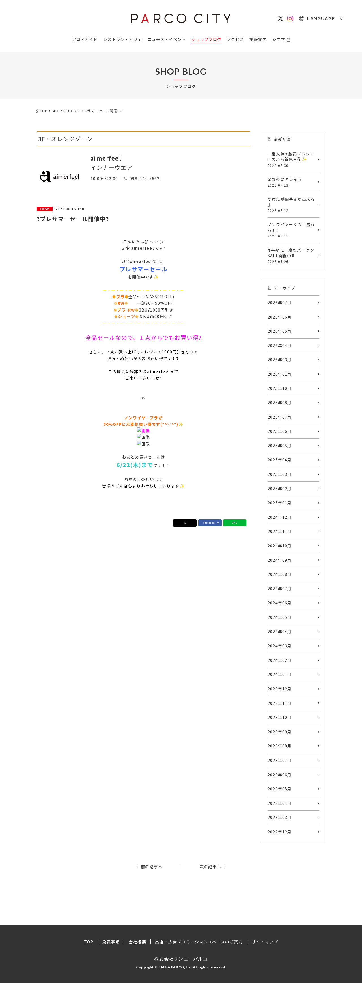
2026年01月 (280, 374)
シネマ (278, 39)
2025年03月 (280, 474)
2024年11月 (280, 531)
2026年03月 (280, 359)
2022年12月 (280, 832)
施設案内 (258, 39)
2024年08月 (280, 574)
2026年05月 (280, 331)
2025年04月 (280, 460)
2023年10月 (280, 717)
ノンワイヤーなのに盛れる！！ (291, 230)
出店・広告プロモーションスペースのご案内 (199, 942)
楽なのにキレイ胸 (285, 182)
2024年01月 (280, 674)
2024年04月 (280, 631)
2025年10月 (280, 388)
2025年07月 (280, 417)
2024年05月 (280, 617)
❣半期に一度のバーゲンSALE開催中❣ (291, 255)
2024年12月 (280, 517)
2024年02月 (280, 660)
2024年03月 (280, 646)
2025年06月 (280, 431)
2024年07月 (280, 588)
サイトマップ (265, 942)
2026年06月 (280, 317)
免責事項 (111, 942)
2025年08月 (280, 402)
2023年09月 (280, 731)
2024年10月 (280, 545)
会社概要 (137, 942)
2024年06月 (280, 603)
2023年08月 (280, 746)
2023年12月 (280, 689)
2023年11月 (280, 703)
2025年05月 (280, 445)
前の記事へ (151, 867)
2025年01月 (280, 502)
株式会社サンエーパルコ (181, 958)
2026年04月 (280, 345)
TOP (89, 942)
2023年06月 (280, 774)
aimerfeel (105, 158)
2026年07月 (280, 302)
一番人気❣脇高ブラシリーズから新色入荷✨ (291, 159)
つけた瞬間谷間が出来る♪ (291, 204)
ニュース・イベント (167, 39)
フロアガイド (85, 39)
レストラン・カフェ (122, 39)
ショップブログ (206, 39)
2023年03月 (280, 817)
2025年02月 (280, 488)
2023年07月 (280, 760)
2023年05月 (280, 789)
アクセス (235, 39)
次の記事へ (210, 867)
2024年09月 (280, 560)
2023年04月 (280, 803)
